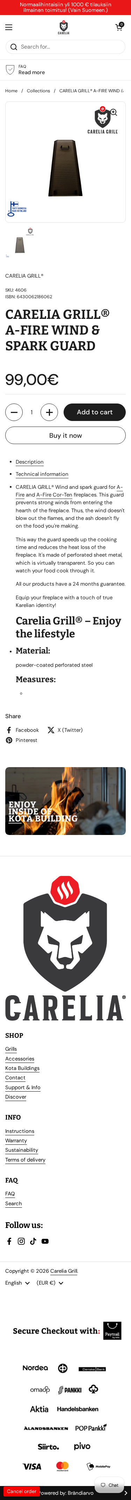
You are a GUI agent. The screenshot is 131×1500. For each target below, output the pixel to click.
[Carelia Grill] (63, 27)
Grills (11, 1048)
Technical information (42, 474)
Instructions (19, 1131)
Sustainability (21, 1150)
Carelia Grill (63, 1270)
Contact (15, 1077)
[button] (14, 412)
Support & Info (23, 1087)
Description (30, 461)
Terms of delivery (25, 1159)
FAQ (10, 1193)
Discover (15, 1096)
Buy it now (65, 435)
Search (13, 1203)
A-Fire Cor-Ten (54, 494)
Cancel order (21, 1491)
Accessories (19, 1058)
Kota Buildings (22, 1068)
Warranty (16, 1140)
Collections (38, 91)
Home (11, 91)
